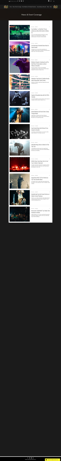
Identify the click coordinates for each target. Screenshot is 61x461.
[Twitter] (19, 1)
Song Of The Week (29, 22)
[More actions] (49, 26)
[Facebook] (17, 1)
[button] (53, 1)
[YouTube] (21, 1)
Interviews (22, 22)
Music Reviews (16, 22)
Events (46, 22)
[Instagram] (23, 1)
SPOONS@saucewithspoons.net (13, 1)
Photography (37, 22)
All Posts (11, 22)
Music (42, 22)
